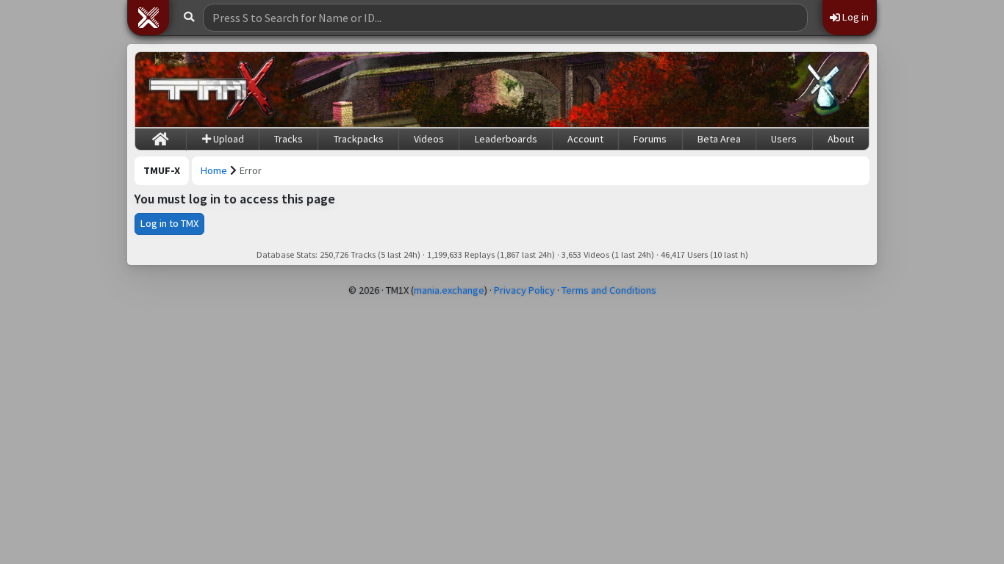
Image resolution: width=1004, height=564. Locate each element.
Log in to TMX (169, 223)
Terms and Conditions (609, 290)
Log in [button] (854, 17)
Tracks (288, 138)
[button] (148, 17)
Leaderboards (506, 138)
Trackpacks (359, 138)
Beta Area (719, 138)
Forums (650, 138)
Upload (227, 138)
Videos (429, 138)
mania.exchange (449, 290)
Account (585, 138)
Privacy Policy (524, 290)
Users (784, 138)
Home (214, 170)
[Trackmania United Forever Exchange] (212, 89)
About (841, 138)
